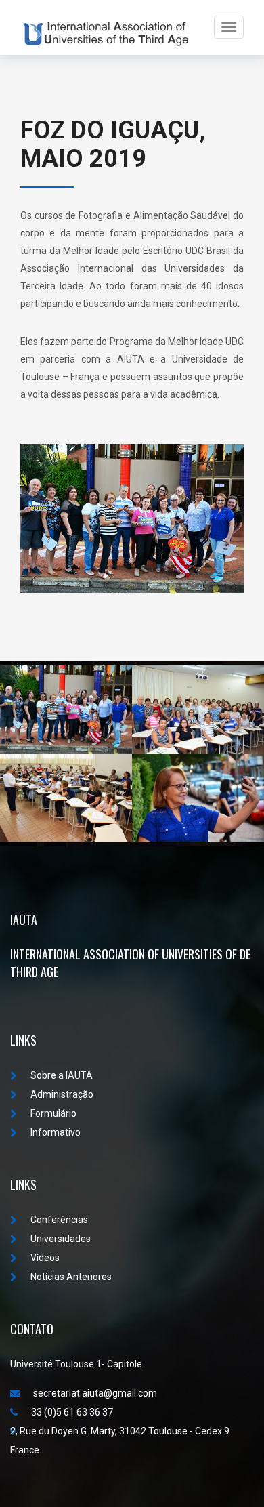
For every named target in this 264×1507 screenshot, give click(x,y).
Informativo (55, 1132)
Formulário (53, 1113)
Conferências (59, 1219)
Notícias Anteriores (71, 1276)
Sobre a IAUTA (61, 1075)
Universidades (60, 1238)
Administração (61, 1094)
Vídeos (45, 1257)
